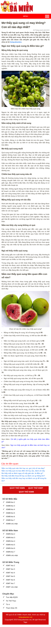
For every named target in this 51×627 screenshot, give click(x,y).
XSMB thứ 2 (10, 502)
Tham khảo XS (11, 608)
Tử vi (8, 604)
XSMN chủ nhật (12, 555)
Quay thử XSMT (35, 488)
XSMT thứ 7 (10, 583)
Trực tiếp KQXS (12, 597)
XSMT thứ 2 (10, 565)
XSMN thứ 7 (10, 552)
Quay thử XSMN (17, 488)
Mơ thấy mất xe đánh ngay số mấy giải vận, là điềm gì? (22, 473)
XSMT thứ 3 (10, 569)
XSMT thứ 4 (10, 573)
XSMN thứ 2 (10, 534)
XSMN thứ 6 (10, 548)
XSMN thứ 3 (10, 537)
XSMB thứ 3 (10, 506)
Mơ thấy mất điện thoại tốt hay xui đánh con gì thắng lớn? (23, 476)
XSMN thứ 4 (10, 541)
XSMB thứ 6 (10, 516)
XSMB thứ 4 (10, 509)
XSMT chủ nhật (12, 587)
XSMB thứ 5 (10, 513)
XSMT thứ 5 (10, 576)
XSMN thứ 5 (10, 545)
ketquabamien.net (25, 617)
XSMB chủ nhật (12, 524)
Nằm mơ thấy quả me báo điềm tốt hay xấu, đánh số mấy (23, 471)
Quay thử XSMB (26, 492)
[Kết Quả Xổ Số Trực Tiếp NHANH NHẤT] (18, 7)
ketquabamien (16, 42)
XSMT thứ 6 (10, 580)
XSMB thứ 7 (10, 520)
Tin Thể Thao (11, 601)
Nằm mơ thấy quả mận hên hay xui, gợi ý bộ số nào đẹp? (23, 468)
